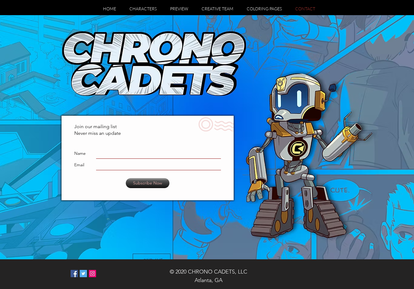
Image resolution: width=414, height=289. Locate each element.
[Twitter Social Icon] (83, 273)
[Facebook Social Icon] (74, 273)
